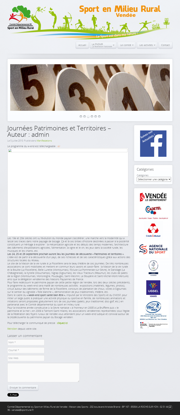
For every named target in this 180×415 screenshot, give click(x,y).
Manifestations (44, 140)
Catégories (143, 175)
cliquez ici (62, 323)
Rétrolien (12, 328)
